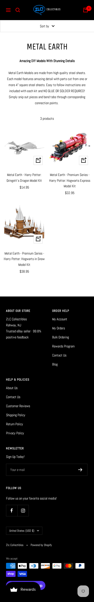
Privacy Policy (15, 433)
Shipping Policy (15, 415)
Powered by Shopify (41, 545)
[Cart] (85, 10)
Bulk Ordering (60, 337)
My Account (59, 319)
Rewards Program (63, 346)
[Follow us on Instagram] (23, 510)
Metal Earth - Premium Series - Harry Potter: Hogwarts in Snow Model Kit (24, 259)
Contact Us (59, 355)
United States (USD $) (21, 531)
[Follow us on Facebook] (11, 510)
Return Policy (14, 424)
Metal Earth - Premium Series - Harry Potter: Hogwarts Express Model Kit (69, 180)
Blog (55, 364)
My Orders (58, 328)
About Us (12, 388)
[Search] (18, 10)
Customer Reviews (18, 406)
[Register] (80, 469)
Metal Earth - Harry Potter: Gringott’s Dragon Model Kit (24, 177)
